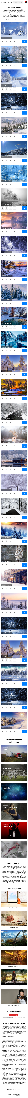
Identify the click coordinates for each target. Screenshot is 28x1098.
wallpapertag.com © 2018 (14, 1095)
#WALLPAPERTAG (6, 2)
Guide (16, 19)
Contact (9, 1094)
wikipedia (19, 882)
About (7, 19)
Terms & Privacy (16, 1094)
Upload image (13, 1015)
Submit (20, 19)
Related (12, 19)
